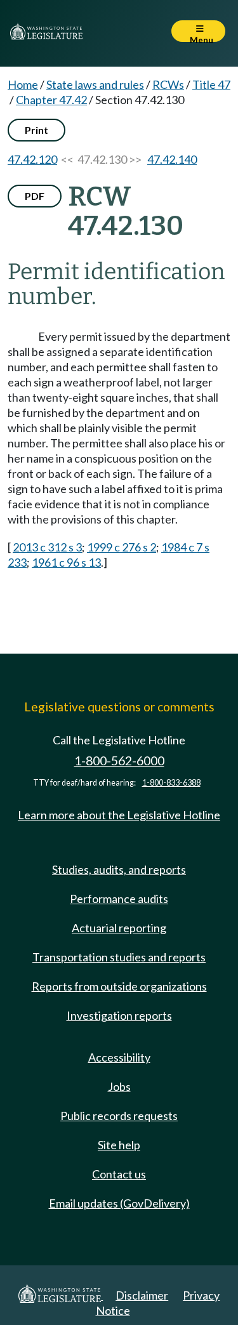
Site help (119, 1145)
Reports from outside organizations (119, 986)
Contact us (119, 1174)
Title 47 (211, 84)
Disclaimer (142, 1295)
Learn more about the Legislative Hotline (119, 815)
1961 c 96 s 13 (66, 562)
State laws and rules (95, 84)
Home (23, 84)
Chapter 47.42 (51, 100)
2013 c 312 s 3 (47, 547)
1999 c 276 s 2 (121, 547)
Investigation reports (119, 1015)
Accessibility (119, 1057)
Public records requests (119, 1116)
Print (36, 130)
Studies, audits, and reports (119, 869)
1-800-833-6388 (171, 783)
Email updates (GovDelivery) (119, 1203)
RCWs (168, 84)
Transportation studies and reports (119, 957)
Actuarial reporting (119, 928)
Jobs (119, 1086)
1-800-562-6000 (119, 760)
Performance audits (119, 899)
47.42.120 (32, 159)
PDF (34, 196)
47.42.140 (172, 159)
